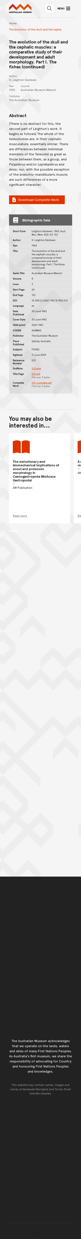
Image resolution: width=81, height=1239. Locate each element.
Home (13, 23)
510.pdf (36, 374)
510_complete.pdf (42, 382)
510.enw (36, 368)
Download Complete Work (38, 199)
